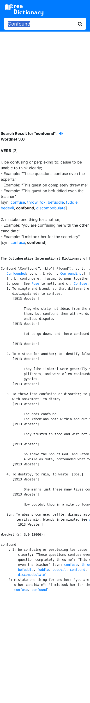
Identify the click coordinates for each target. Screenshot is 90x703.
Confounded (16, 273)
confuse (18, 202)
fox (43, 202)
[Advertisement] (45, 77)
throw (32, 202)
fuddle (72, 202)
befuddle (56, 202)
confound (77, 570)
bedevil (7, 208)
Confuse (80, 283)
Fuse (35, 283)
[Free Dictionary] (24, 10)
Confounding (70, 273)
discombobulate (51, 208)
